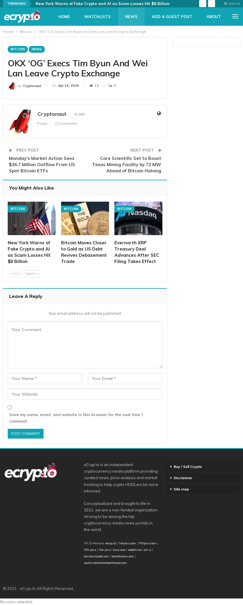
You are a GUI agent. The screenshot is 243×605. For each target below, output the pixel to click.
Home (64, 16)
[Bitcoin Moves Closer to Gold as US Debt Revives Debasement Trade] (85, 218)
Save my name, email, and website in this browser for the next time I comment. (76, 417)
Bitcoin (18, 49)
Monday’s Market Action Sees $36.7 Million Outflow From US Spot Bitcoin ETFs (42, 164)
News (131, 16)
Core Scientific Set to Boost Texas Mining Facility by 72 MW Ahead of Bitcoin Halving (126, 164)
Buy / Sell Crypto (188, 466)
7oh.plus (105, 549)
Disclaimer (183, 478)
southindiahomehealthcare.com (105, 562)
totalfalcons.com (123, 556)
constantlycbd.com (96, 556)
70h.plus (90, 549)
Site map (181, 489)
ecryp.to (110, 543)
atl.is (147, 549)
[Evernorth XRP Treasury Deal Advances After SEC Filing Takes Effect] (138, 218)
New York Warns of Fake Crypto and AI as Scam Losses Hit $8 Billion (103, 3)
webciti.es (134, 549)
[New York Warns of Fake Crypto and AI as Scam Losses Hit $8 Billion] (32, 218)
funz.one (118, 549)
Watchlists (97, 16)
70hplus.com (147, 543)
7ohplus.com (127, 543)
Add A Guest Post (172, 16)
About (214, 16)
